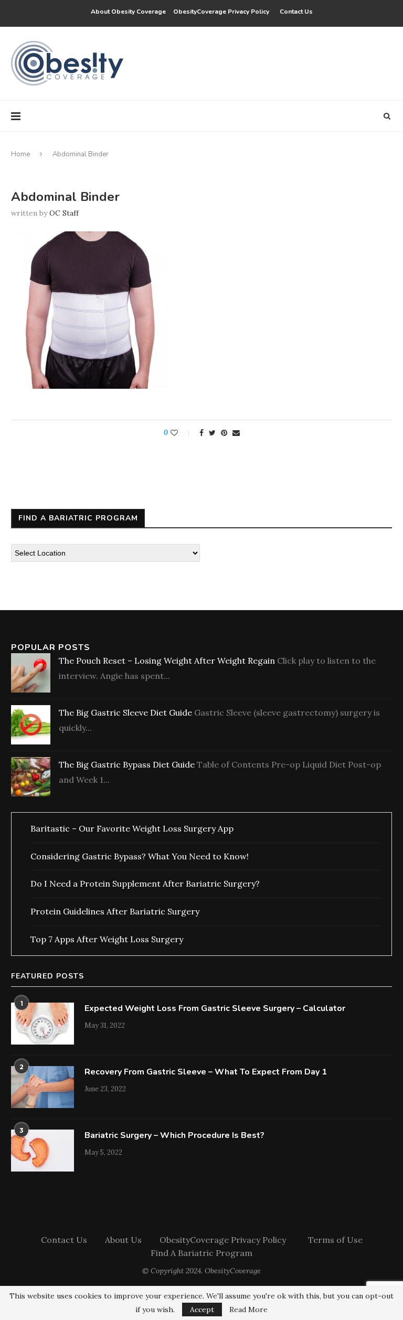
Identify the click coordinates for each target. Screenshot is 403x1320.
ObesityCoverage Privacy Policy (222, 11)
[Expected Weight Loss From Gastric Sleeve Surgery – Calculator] (42, 1024)
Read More (248, 1309)
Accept (202, 1309)
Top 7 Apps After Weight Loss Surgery (106, 939)
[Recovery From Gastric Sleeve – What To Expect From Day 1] (42, 1087)
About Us (123, 1239)
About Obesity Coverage (128, 11)
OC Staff (64, 213)
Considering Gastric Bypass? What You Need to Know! (139, 856)
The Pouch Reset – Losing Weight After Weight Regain (167, 660)
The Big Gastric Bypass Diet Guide (127, 764)
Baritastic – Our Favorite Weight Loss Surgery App (132, 828)
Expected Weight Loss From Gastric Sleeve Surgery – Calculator (214, 1008)
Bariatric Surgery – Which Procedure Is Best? (174, 1135)
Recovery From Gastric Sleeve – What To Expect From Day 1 (205, 1072)
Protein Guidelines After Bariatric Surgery (114, 911)
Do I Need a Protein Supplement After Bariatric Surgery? (145, 883)
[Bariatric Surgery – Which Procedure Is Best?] (42, 1151)
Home (20, 154)
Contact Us (296, 11)
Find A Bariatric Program (201, 1253)
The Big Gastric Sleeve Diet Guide (125, 712)
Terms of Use (335, 1239)
